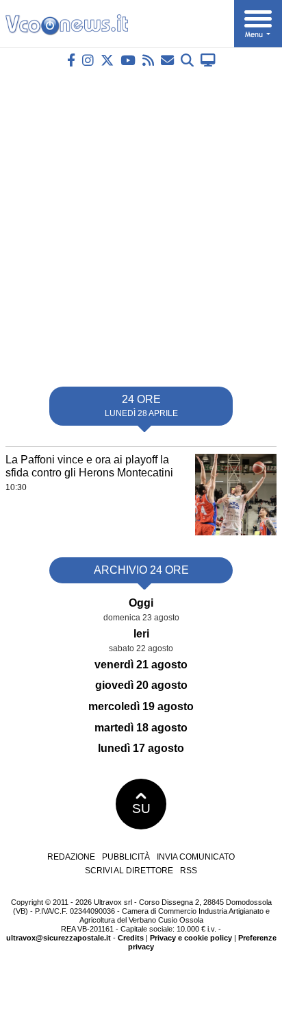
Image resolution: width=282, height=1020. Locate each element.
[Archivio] (187, 60)
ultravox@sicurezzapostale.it (58, 938)
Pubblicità (126, 857)
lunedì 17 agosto (141, 748)
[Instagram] (88, 60)
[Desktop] (208, 60)
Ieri (141, 634)
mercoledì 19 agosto (141, 706)
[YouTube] (128, 60)
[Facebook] (71, 60)
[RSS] (148, 60)
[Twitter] (107, 60)
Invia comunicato (196, 857)
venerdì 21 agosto (141, 664)
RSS (188, 870)
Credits (131, 938)
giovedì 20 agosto (141, 685)
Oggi (141, 603)
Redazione (71, 857)
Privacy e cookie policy (191, 938)
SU (141, 808)
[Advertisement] (141, 221)
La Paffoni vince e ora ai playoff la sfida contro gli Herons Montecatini (89, 466)
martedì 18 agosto (141, 727)
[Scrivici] (167, 60)
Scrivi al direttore (129, 870)
